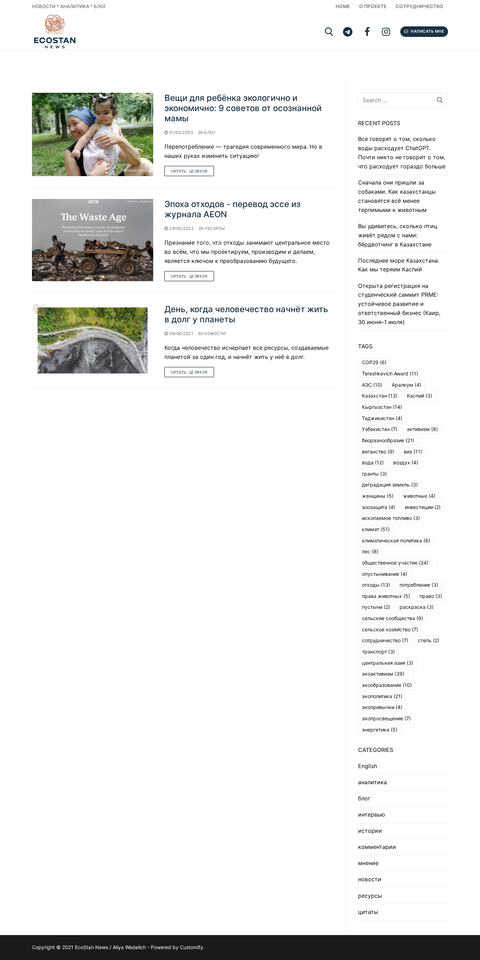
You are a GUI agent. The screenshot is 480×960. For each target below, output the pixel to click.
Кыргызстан (382, 407)
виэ (413, 452)
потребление (419, 585)
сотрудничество (385, 640)
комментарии (377, 846)
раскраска (417, 607)
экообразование (387, 685)
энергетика (379, 730)
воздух (405, 462)
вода (373, 462)
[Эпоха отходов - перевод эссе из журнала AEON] (92, 240)
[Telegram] (347, 31)
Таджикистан (382, 418)
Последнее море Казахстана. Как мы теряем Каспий (398, 265)
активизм (422, 429)
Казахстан (379, 396)
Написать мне (427, 31)
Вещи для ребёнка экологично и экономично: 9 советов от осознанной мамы (243, 108)
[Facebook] (367, 31)
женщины (378, 496)
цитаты (368, 911)
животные (419, 496)
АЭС (372, 385)
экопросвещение (386, 718)
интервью (371, 814)
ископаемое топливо (391, 518)
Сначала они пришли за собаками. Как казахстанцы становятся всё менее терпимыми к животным (397, 196)
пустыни (376, 607)
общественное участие (395, 563)
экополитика (382, 696)
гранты (374, 474)
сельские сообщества (392, 618)
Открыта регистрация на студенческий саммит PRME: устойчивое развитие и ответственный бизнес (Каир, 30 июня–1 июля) (399, 304)
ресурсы (214, 228)
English (367, 765)
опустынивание (384, 574)
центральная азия (387, 663)
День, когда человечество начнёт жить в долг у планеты (246, 314)
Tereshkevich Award (390, 373)
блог (209, 132)
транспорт (378, 652)
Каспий (419, 396)
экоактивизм (383, 674)
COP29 (374, 362)
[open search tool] (329, 31)
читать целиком (189, 171)
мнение (368, 862)
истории (370, 830)
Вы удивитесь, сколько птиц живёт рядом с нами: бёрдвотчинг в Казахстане (397, 235)
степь (428, 640)
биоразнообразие (388, 440)
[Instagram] (386, 31)
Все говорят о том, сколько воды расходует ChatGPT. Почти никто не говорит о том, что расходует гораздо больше (402, 152)
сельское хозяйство (390, 629)
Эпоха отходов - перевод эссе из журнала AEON (232, 209)
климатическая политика (396, 540)
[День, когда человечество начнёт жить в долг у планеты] (92, 340)
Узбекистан (379, 429)
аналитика (372, 782)
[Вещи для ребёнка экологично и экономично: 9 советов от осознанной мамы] (92, 134)
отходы (376, 585)
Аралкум (406, 385)
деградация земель (390, 485)
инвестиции (423, 507)
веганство (378, 452)
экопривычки (382, 707)
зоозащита (378, 507)
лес (370, 551)
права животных (386, 596)
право (431, 596)
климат (376, 529)
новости (214, 333)
